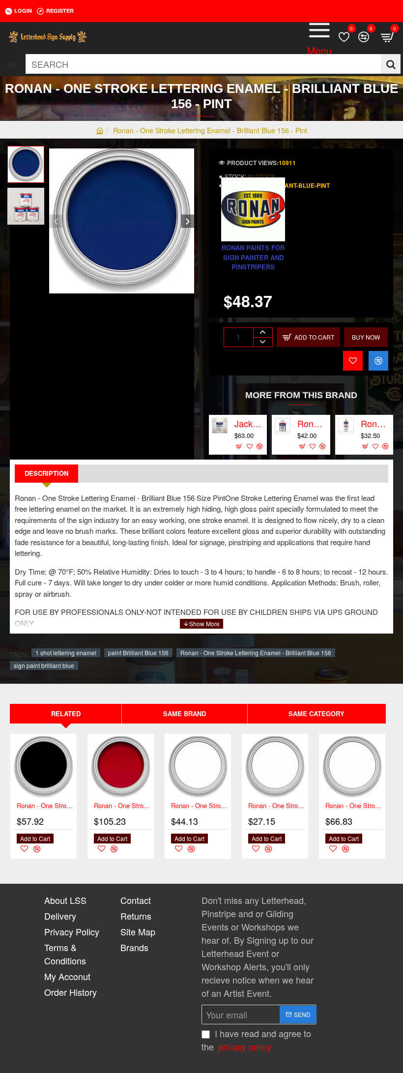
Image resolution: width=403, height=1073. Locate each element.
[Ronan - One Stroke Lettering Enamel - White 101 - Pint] (198, 767)
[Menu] (319, 37)
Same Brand (184, 713)
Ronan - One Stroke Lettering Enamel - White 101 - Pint (200, 806)
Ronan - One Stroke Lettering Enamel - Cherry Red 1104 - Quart (122, 806)
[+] (262, 332)
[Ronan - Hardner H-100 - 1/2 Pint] (282, 426)
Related (66, 713)
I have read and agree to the (256, 1040)
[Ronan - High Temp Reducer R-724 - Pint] (346, 426)
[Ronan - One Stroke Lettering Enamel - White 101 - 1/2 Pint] (275, 767)
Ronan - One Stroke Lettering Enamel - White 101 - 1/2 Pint (277, 806)
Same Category (316, 713)
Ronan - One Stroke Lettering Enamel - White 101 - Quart (354, 806)
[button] (55, 221)
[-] (262, 342)
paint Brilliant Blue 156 (138, 652)
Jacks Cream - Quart (249, 424)
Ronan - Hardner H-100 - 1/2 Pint (312, 424)
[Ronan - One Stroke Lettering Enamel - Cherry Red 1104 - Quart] (120, 767)
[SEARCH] (391, 64)
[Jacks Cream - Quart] (220, 426)
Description (46, 473)
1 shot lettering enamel (65, 652)
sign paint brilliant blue (44, 665)
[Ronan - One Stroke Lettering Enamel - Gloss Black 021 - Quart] (43, 767)
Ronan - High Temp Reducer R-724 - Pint (375, 424)
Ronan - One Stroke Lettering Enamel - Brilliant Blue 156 (255, 652)
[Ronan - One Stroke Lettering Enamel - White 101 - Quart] (352, 767)
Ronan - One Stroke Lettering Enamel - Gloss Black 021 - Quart (45, 806)
